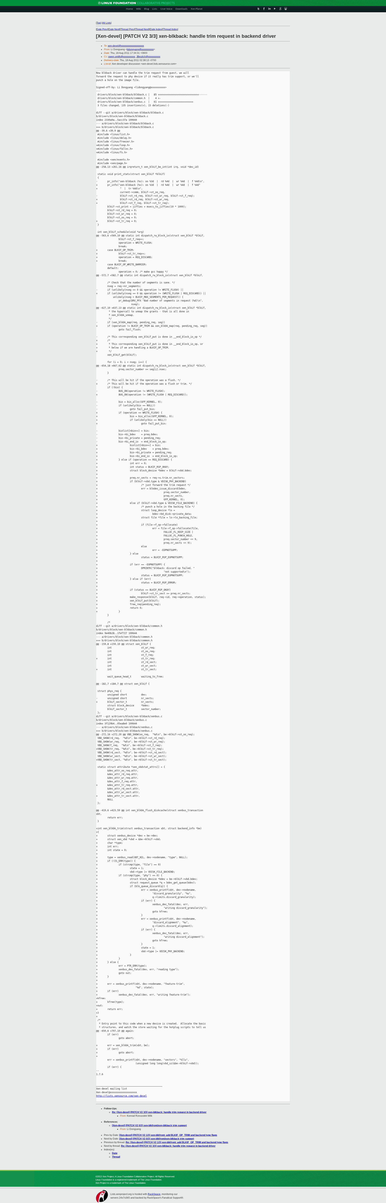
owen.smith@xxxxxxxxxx (121, 56)
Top (98, 22)
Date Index (156, 29)
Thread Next (142, 29)
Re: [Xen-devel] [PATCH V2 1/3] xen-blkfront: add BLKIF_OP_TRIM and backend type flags (177, 1142)
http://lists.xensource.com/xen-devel (121, 1096)
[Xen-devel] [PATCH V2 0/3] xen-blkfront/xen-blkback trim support (149, 1125)
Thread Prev (127, 29)
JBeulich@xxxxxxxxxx (148, 56)
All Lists (106, 22)
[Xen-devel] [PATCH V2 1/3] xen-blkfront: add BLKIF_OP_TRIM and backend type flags (168, 1135)
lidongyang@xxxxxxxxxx (140, 49)
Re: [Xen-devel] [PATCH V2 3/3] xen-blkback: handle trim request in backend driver (159, 1112)
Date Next (114, 29)
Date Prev (101, 29)
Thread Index (170, 29)
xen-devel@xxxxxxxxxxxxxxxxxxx (126, 45)
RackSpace (154, 1194)
